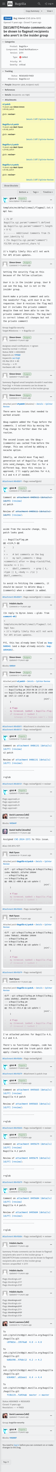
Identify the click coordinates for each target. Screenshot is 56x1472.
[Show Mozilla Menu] (9, 3)
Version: (14, 53)
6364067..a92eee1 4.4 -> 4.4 (24, 1377)
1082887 (13, 1438)
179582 (17, 355)
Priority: (14, 61)
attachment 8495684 (28, 1198)
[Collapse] (51, 199)
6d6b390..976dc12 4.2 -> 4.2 (24, 1359)
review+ (11, 114)
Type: (15, 57)
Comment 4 (14, 607)
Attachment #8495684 (12, 1058)
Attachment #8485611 (12, 481)
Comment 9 (14, 919)
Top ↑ (6, 1462)
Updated (13, 340)
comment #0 (9, 616)
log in (16, 1445)
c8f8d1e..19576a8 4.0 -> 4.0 (24, 1342)
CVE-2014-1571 (22, 839)
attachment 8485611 (28, 497)
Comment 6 (14, 739)
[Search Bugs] (39, 3)
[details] (46, 497)
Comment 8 (14, 855)
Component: (12, 49)
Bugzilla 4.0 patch (10, 124)
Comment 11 (14, 1083)
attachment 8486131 (28, 745)
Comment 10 (14, 982)
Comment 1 (14, 265)
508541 (12, 666)
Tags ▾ (36, 192)
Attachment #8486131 (12, 729)
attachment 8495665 (28, 1089)
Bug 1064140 (19, 18)
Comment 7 (14, 833)
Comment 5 (14, 675)
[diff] (7, 501)
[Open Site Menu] (3, 3)
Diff (35, 119)
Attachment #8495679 (12, 972)
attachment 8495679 (28, 1144)
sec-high (16, 358)
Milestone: (13, 79)
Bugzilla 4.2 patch (10, 144)
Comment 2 (14, 398)
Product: (14, 46)
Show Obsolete (11, 185)
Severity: (14, 64)
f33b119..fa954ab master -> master (28, 1395)
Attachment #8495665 (12, 909)
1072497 (12, 823)
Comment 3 (14, 491)
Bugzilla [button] (23, 46)
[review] (17, 501)
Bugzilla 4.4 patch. (10, 165)
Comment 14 (14, 1325)
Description (14, 201)
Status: (14, 76)
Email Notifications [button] (28, 49)
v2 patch (6, 104)
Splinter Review (46, 119)
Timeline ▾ (48, 192)
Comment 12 (14, 1137)
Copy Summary (32, 11)
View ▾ (50, 11)
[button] (49, 3)
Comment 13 (14, 1192)
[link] (28, 703)
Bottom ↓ (23, 192)
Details (29, 119)
